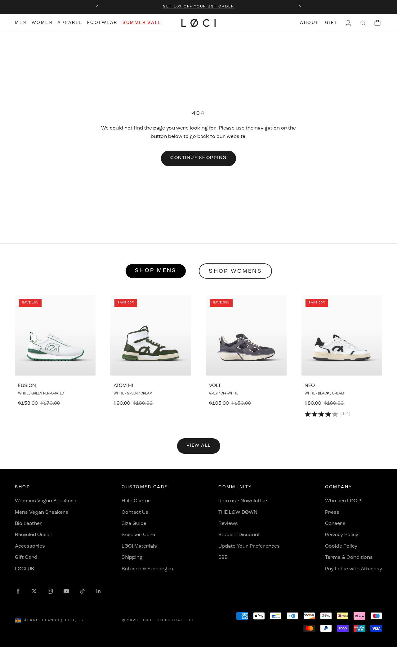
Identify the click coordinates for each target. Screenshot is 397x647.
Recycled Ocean (33, 534)
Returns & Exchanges (147, 569)
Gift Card (26, 557)
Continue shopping (198, 158)
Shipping (132, 557)
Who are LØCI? (343, 501)
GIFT (331, 23)
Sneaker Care (138, 534)
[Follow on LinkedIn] (99, 591)
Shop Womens (235, 271)
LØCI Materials (139, 546)
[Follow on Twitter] (34, 591)
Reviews (228, 523)
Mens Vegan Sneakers (41, 512)
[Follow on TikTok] (82, 591)
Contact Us (135, 512)
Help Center (136, 501)
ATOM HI (123, 385)
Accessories (30, 546)
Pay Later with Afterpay (353, 569)
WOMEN (42, 23)
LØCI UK (24, 569)
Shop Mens (155, 271)
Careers (335, 523)
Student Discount (239, 534)
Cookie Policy (341, 546)
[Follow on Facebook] (18, 591)
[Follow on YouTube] (66, 591)
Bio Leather (28, 523)
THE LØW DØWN (237, 512)
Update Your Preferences (249, 546)
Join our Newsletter (242, 501)
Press (332, 512)
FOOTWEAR (102, 23)
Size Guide (134, 523)
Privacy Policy (341, 534)
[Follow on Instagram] (50, 591)
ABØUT (309, 23)
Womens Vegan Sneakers (45, 501)
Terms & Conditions (349, 557)
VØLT (215, 385)
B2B (223, 557)
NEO (310, 385)
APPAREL (69, 23)
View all (198, 445)
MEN (21, 23)
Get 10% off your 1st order (198, 6)
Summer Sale (142, 23)
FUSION (27, 385)
